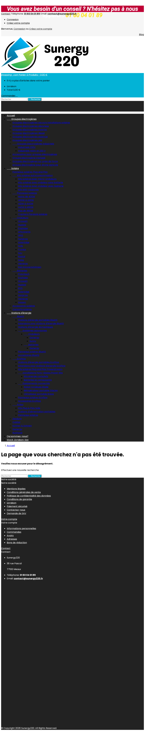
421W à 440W (25, 203)
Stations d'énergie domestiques (35, 327)
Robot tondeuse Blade (36, 387)
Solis (20, 246)
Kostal (21, 256)
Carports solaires (22, 309)
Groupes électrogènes (22, 119)
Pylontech (23, 274)
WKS (20, 235)
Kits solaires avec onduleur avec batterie (40, 186)
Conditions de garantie (19, 499)
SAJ (20, 253)
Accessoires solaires (23, 305)
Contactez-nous (16, 509)
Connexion (13, 19)
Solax (21, 260)
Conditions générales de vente (24, 492)
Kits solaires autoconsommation (32, 175)
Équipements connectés (34, 383)
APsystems (24, 231)
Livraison (11, 502)
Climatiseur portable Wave (39, 394)
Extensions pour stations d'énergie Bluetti (41, 323)
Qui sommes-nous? (17, 436)
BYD (20, 288)
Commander (9, 95)
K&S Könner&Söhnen (29, 267)
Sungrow (23, 239)
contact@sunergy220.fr (62, 13)
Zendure (17, 418)
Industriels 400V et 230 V (32, 150)
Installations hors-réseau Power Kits (40, 372)
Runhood (17, 432)
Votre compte (9, 519)
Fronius (22, 249)
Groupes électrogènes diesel (28, 133)
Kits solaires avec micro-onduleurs (37, 179)
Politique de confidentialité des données (29, 495)
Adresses (12, 539)
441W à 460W (25, 207)
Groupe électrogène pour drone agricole (35, 165)
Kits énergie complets (36, 376)
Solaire (13, 168)
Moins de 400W (26, 196)
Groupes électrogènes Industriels (33, 143)
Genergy (23, 263)
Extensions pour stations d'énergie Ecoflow (41, 365)
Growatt (23, 221)
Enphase (23, 228)
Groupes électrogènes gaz (27, 140)
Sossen (22, 302)
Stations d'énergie (19, 313)
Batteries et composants (38, 380)
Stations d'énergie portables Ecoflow (38, 362)
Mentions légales (16, 488)
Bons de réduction (17, 542)
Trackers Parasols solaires (32, 214)
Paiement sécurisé (17, 506)
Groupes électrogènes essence (30, 136)
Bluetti (18, 316)
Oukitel (16, 422)
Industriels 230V (27, 147)
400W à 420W (26, 200)
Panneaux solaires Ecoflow (32, 397)
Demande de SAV (16, 513)
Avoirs (10, 535)
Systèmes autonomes (32, 330)
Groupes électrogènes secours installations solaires (41, 122)
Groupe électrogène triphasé (28, 157)
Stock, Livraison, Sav (18, 439)
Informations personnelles (21, 528)
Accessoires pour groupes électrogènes (34, 154)
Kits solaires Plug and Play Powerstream (40, 369)
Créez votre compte (18, 23)
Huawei (22, 224)
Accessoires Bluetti (28, 355)
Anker (18, 404)
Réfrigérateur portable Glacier (41, 390)
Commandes (14, 532)
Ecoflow (19, 358)
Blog (141, 34)
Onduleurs (20, 217)
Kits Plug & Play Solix (29, 408)
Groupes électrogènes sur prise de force (35, 161)
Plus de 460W (25, 210)
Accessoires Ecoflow (29, 401)
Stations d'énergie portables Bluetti (37, 320)
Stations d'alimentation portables (36, 411)
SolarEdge (23, 242)
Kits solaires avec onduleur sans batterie (40, 182)
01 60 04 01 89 (32, 13)
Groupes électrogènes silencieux (30, 126)
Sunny (32, 341)
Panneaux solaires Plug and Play (30, 172)
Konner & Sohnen (22, 425)
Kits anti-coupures (28, 189)
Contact (5, 13)
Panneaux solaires (24, 193)
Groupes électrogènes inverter (29, 129)
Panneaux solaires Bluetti (32, 351)
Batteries (19, 270)
